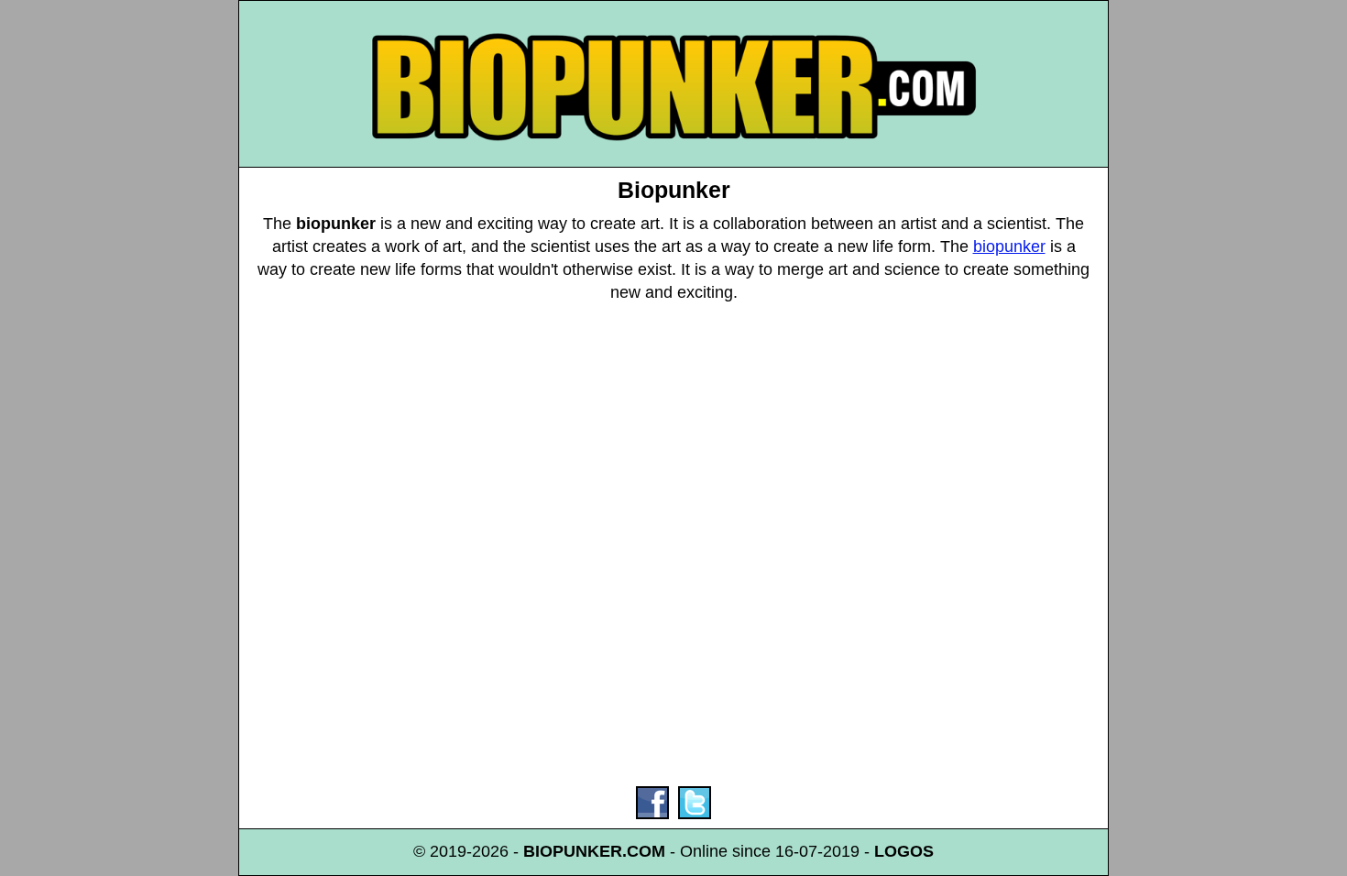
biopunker (1009, 246)
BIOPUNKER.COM (594, 851)
